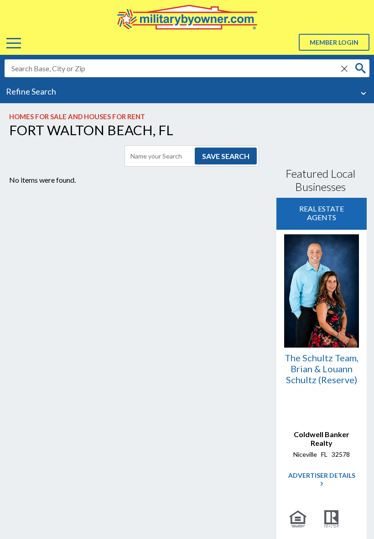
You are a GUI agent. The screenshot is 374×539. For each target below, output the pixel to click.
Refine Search (31, 91)
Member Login (334, 42)
